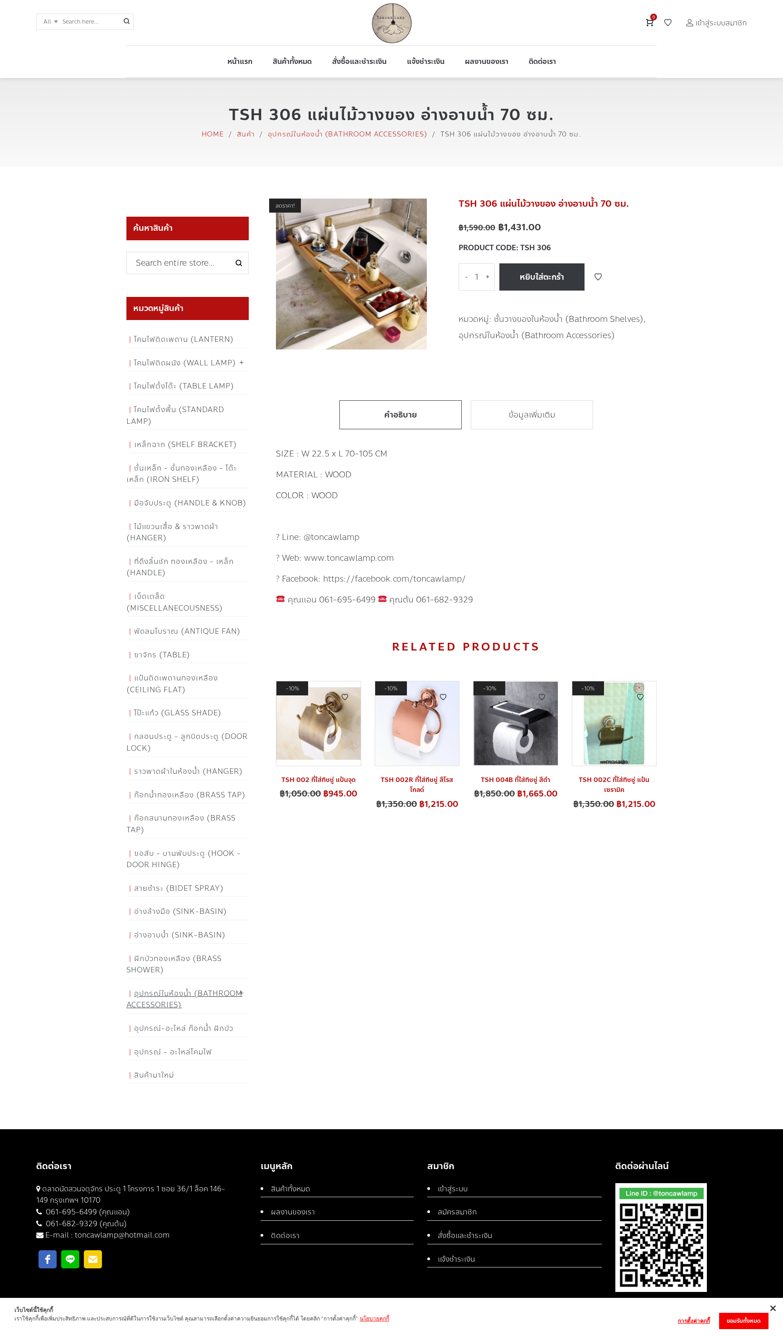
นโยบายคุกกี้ (374, 1318)
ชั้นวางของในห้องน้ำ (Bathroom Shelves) (568, 319)
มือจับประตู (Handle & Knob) (190, 503)
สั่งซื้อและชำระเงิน (465, 1235)
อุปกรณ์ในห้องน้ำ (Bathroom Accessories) (347, 134)
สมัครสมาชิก (457, 1212)
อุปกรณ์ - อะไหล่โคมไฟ (173, 1052)
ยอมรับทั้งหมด (744, 1321)
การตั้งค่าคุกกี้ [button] (694, 1320)
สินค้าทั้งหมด (290, 1188)
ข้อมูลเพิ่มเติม (532, 414)
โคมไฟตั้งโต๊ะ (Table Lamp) (184, 386)
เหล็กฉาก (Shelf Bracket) (185, 444)
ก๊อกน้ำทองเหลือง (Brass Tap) (190, 795)
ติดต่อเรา (285, 1235)
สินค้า (246, 134)
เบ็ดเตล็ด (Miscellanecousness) (174, 602)
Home (213, 134)
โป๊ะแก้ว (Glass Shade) (178, 713)
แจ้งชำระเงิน (456, 1259)
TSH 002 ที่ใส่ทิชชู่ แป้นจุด (318, 780)
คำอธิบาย (400, 414)
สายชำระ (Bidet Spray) (179, 888)
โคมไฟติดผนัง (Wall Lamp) (185, 363)
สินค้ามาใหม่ (154, 1075)
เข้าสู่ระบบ (453, 1188)
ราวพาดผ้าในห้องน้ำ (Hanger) (188, 771)
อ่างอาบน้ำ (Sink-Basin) (180, 935)
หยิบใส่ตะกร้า (542, 277)
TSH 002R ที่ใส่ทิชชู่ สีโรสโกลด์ (417, 785)
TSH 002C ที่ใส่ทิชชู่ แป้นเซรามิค (614, 785)
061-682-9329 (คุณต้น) (85, 1223)
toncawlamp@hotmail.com (122, 1235)
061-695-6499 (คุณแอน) (87, 1212)
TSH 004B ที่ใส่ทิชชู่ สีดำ (515, 780)
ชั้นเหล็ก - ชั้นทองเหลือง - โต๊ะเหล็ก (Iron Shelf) (181, 474)
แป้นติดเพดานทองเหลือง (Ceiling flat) (172, 683)
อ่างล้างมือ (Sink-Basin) (180, 911)
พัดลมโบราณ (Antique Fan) (187, 631)
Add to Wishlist (598, 277)
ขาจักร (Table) (162, 654)
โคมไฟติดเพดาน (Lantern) (184, 339)
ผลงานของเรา (293, 1212)
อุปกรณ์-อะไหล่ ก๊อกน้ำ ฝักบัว (183, 1028)
